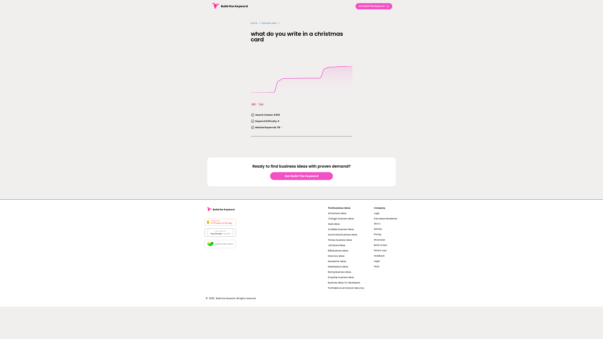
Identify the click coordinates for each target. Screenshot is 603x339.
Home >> (256, 23)
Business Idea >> (271, 23)
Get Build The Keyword (301, 176)
